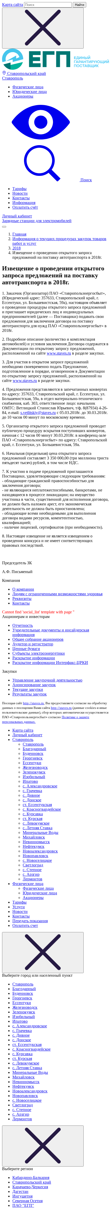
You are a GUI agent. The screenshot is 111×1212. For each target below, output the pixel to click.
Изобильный (34, 777)
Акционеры (22, 96)
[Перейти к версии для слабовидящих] (41, 140)
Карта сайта (12, 4)
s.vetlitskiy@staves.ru (38, 412)
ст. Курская (32, 818)
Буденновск (33, 753)
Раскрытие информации (33, 658)
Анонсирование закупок (34, 685)
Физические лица (27, 87)
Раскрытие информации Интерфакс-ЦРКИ (50, 662)
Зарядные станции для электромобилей (37, 220)
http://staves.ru (33, 703)
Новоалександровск (40, 851)
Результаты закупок (29, 694)
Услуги (18, 907)
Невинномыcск (36, 842)
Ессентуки (32, 763)
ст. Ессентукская (37, 804)
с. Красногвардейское (42, 809)
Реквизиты (21, 598)
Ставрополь (12, 78)
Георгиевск (33, 758)
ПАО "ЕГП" (23, 1205)
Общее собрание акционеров (38, 639)
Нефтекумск (33, 846)
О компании (23, 589)
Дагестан (20, 1191)
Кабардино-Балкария (30, 1177)
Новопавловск (35, 856)
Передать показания (30, 921)
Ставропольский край (26, 73)
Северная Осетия (27, 1201)
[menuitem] (60, 87)
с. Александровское (40, 786)
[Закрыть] (43, 952)
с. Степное (32, 869)
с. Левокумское (36, 823)
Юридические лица (29, 91)
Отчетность (22, 625)
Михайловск (34, 837)
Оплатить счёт (25, 207)
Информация (23, 202)
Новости (20, 193)
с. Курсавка (33, 814)
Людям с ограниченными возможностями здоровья (57, 594)
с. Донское (32, 800)
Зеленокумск (34, 772)
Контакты (21, 198)
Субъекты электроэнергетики (38, 653)
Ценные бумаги (26, 648)
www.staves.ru (59, 353)
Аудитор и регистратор (32, 644)
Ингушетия (22, 1196)
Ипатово (30, 781)
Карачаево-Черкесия (30, 1187)
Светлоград (33, 865)
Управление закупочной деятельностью (47, 680)
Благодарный (34, 749)
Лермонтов (32, 879)
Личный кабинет (17, 216)
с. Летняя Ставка (37, 828)
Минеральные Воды (40, 832)
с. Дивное (31, 795)
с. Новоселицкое (37, 860)
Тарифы (19, 188)
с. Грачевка (32, 790)
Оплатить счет (25, 925)
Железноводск (35, 767)
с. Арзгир (31, 874)
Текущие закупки (27, 689)
